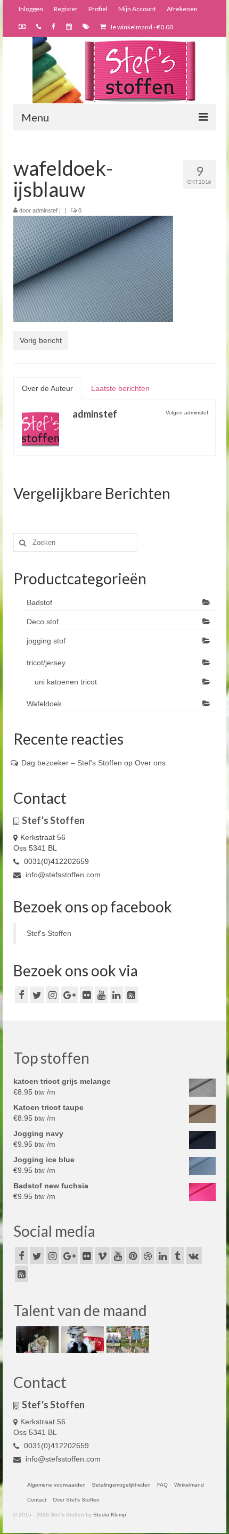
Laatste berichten (120, 388)
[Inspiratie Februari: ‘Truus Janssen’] (126, 1339)
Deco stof (43, 621)
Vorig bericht (41, 340)
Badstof (39, 602)
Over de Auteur (47, 388)
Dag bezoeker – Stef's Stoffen (71, 762)
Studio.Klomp (109, 1514)
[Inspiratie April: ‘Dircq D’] (36, 1339)
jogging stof (46, 641)
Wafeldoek (44, 703)
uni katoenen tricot (66, 682)
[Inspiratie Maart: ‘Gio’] (81, 1339)
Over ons (150, 762)
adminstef (45, 210)
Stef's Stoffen (49, 933)
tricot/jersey (46, 662)
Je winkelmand (141, 27)
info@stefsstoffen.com (62, 874)
